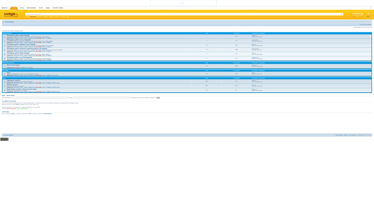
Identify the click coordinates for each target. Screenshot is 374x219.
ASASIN (54, 82)
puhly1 (21, 38)
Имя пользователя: (6, 97)
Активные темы (18, 30)
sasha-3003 (254, 40)
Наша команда (339, 135)
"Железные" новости (13, 80)
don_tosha (38, 38)
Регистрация (368, 24)
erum (253, 53)
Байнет (28, 16)
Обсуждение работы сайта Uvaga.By (18, 35)
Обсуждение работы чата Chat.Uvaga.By (19, 57)
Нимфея (254, 35)
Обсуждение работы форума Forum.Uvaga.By (21, 44)
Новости (51, 16)
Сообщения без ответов (8, 30)
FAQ (362, 24)
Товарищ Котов (31, 38)
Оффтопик (5, 70)
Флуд (8, 72)
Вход (3, 95)
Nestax (58, 82)
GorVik (53, 75)
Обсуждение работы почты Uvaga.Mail (19, 40)
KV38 (57, 75)
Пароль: (71, 97)
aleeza (253, 44)
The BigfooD (48, 38)
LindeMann (254, 57)
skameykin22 (255, 48)
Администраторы (11, 108)
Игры (3, 78)
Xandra (253, 80)
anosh (253, 85)
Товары (57, 16)
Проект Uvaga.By (7, 33)
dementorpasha (47, 113)
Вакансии (39, 16)
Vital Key (31, 67)
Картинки (62, 16)
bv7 (27, 67)
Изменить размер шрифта (369, 21)
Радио (368, 16)
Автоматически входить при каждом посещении (143, 97)
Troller (43, 38)
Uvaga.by (45, 16)
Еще (68, 16)
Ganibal (25, 38)
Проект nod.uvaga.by (8, 62)
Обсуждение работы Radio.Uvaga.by (18, 53)
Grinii (253, 73)
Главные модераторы (22, 108)
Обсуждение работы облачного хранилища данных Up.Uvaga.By (27, 48)
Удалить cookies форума (350, 135)
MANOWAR (16, 38)
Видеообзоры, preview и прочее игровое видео (22, 89)
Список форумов (9, 21)
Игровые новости (12, 84)
